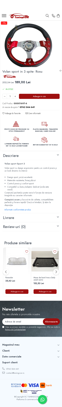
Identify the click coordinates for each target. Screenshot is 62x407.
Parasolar (9, 277)
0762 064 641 (12, 368)
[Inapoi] (59, 71)
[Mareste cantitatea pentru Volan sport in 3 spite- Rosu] (15, 96)
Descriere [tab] (11, 155)
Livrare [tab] (8, 217)
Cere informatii (34, 113)
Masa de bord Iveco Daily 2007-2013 (44, 279)
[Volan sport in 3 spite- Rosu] (31, 44)
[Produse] (4, 15)
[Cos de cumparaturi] (58, 16)
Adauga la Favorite (12, 113)
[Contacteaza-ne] (53, 16)
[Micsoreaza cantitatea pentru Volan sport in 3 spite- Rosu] (4, 96)
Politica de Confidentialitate (15, 329)
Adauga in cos (39, 96)
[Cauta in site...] (47, 16)
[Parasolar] (17, 261)
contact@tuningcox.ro (15, 373)
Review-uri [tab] (14, 227)
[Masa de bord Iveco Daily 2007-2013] (45, 261)
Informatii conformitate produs (18, 209)
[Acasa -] (18, 16)
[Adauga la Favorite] (26, 251)
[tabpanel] (31, 44)
